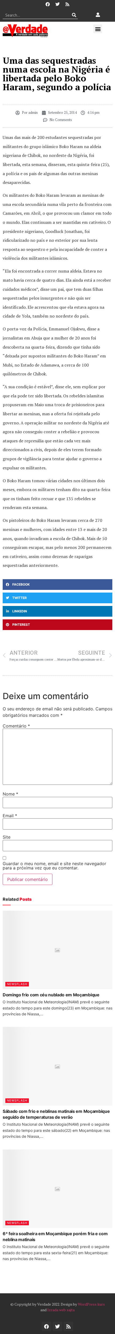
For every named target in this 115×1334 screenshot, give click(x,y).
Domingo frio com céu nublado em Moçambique (51, 994)
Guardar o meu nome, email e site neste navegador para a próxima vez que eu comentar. (54, 865)
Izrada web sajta (61, 1309)
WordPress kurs (91, 1304)
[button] (97, 28)
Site (6, 837)
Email (10, 815)
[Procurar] (74, 15)
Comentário (16, 726)
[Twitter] (57, 4)
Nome (10, 794)
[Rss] (67, 4)
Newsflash (17, 984)
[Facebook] (47, 4)
